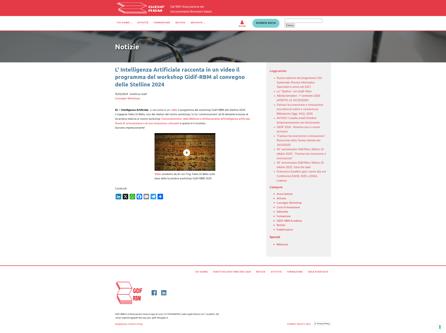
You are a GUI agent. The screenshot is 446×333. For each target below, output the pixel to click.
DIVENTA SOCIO (266, 23)
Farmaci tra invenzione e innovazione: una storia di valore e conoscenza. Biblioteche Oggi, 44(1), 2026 (300, 109)
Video (158, 174)
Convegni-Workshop (127, 98)
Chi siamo (123, 23)
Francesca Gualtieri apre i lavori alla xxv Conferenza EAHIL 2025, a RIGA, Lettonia (301, 176)
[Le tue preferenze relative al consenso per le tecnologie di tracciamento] (440, 327)
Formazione (162, 23)
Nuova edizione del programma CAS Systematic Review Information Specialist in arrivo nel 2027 (299, 82)
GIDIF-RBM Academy (289, 221)
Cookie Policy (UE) (299, 324)
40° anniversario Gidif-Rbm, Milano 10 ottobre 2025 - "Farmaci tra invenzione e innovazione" (301, 154)
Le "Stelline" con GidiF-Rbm (294, 91)
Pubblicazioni (285, 230)
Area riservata (318, 272)
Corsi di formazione (288, 207)
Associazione (285, 194)
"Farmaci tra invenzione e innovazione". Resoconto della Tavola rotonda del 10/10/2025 (301, 140)
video (174, 110)
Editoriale (282, 212)
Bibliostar (282, 244)
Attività (142, 23)
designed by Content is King (129, 324)
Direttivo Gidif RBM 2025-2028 (232, 272)
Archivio (197, 23)
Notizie (180, 23)
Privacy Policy (323, 323)
